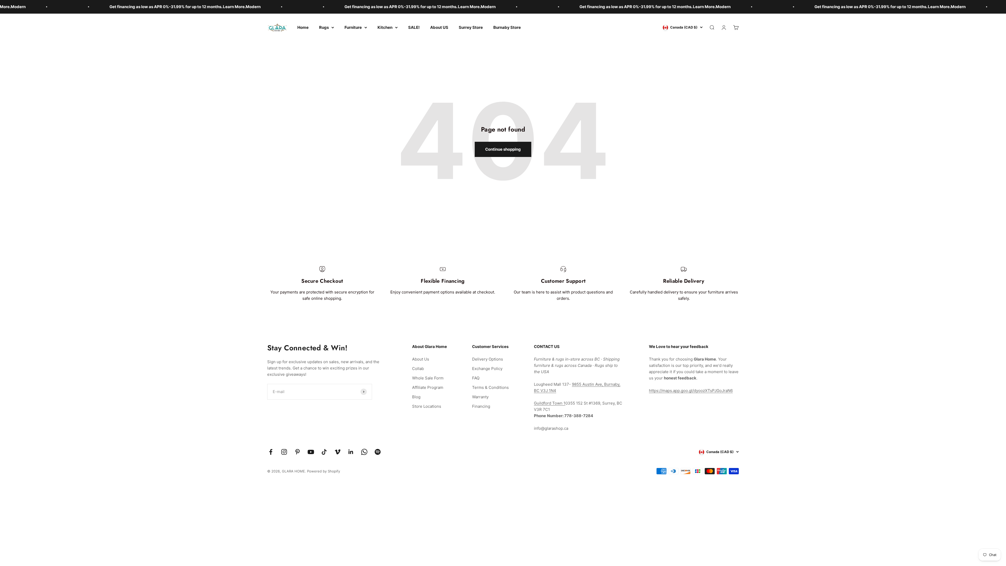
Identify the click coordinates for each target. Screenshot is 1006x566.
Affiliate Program (427, 387)
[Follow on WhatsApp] (364, 451)
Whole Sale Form (428, 377)
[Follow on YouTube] (310, 451)
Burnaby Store (507, 27)
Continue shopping (503, 149)
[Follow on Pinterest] (297, 451)
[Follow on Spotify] (377, 451)
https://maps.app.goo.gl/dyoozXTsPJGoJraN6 (691, 390)
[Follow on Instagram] (284, 451)
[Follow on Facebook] (270, 451)
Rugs (324, 27)
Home (303, 27)
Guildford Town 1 (549, 403)
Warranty (480, 396)
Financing (481, 406)
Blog (416, 396)
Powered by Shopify (323, 471)
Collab (418, 368)
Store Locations (426, 406)
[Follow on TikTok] (324, 451)
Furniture (353, 27)
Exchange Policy (487, 368)
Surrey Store (471, 27)
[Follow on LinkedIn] (350, 451)
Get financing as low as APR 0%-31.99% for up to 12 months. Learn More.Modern (121, 6)
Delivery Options (487, 359)
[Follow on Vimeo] (337, 451)
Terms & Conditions (490, 387)
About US (439, 27)
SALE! (414, 27)
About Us (420, 359)
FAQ (475, 377)
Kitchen (385, 27)
